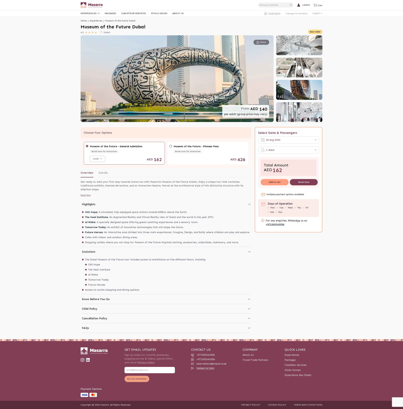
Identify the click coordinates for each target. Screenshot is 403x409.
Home (84, 20)
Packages (110, 13)
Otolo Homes (159, 13)
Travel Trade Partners (255, 359)
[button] (318, 5)
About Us (178, 13)
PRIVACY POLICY (250, 404)
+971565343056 (275, 224)
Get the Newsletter (137, 378)
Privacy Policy (146, 362)
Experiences (88, 13)
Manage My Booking (296, 13)
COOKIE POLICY (277, 404)
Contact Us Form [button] (205, 368)
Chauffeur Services (133, 13)
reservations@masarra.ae (211, 363)
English (316, 13)
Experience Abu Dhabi (298, 375)
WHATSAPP (274, 13)
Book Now (303, 182)
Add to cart (274, 182)
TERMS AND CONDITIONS (308, 404)
